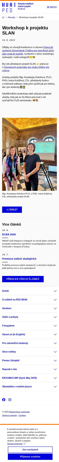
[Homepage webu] (17, 7)
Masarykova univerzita (19, 412)
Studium (6, 308)
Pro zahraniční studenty (15, 343)
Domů (5, 291)
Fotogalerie (8, 325)
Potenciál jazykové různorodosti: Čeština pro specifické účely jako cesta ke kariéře (28, 50)
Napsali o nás (9, 369)
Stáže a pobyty (10, 317)
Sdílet (13, 209)
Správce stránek (9, 415)
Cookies (22, 415)
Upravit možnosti (14, 444)
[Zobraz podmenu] (52, 291)
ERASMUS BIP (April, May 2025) (19, 378)
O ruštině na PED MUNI (14, 299)
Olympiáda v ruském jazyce (17, 386)
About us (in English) (13, 334)
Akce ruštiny (9, 352)
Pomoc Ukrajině (10, 360)
